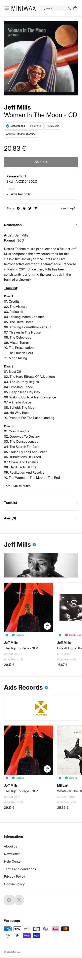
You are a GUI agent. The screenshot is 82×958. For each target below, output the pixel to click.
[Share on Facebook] (18, 208)
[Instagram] (9, 900)
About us (10, 846)
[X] (19, 900)
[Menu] (7, 8)
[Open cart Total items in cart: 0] (75, 8)
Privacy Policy (14, 876)
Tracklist (10, 502)
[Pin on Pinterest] (24, 208)
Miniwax (18, 952)
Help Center (13, 861)
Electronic (35, 125)
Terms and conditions (20, 869)
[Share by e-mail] (35, 208)
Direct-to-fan (18, 126)
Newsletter (12, 854)
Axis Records (20, 194)
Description (13, 225)
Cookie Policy (14, 884)
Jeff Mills (17, 107)
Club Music (53, 125)
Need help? (68, 208)
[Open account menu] (69, 8)
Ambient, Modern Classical (21, 133)
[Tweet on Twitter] (29, 208)
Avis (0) (10, 518)
